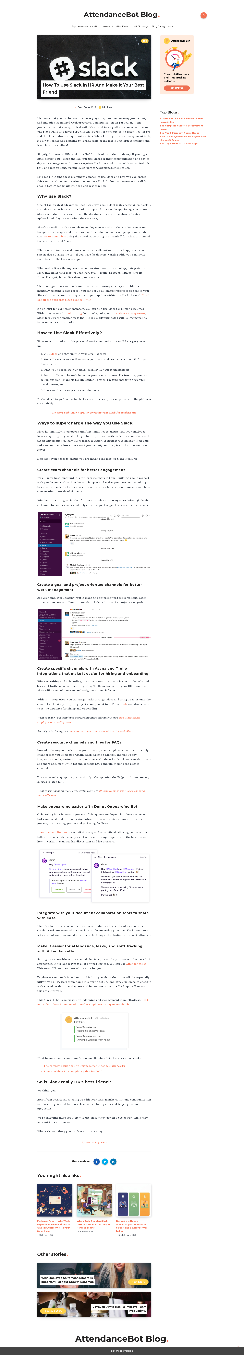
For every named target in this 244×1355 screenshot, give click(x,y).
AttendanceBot (136, 963)
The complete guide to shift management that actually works (84, 1065)
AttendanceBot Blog (120, 15)
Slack (53, 353)
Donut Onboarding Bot (52, 832)
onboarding (74, 313)
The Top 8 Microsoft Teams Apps (179, 143)
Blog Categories (161, 26)
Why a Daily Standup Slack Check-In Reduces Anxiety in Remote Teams (93, 1224)
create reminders (54, 236)
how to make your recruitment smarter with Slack (101, 731)
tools (124, 704)
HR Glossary (140, 26)
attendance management (128, 313)
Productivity (93, 1142)
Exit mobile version (122, 1350)
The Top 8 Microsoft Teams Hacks (179, 133)
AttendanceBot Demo (116, 26)
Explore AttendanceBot (85, 26)
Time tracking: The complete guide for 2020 (73, 1071)
